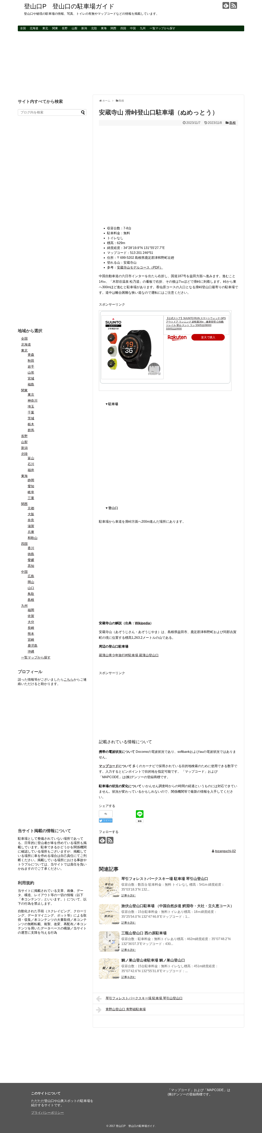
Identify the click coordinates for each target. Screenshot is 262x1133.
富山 (31, 458)
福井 (31, 470)
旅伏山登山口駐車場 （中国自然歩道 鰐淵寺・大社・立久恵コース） (177, 906)
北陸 (94, 28)
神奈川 (32, 400)
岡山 (31, 582)
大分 (31, 622)
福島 (31, 384)
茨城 (31, 418)
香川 (31, 548)
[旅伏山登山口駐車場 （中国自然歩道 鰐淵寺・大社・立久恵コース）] (109, 914)
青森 (31, 354)
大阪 (31, 514)
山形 (31, 372)
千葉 (31, 412)
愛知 (31, 486)
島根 (232, 122)
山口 (31, 588)
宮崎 (31, 639)
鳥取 (31, 594)
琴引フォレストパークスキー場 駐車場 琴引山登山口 (164, 879)
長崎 (31, 628)
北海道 (34, 28)
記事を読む (128, 895)
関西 (113, 28)
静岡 (31, 480)
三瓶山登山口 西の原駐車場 (144, 933)
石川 (31, 464)
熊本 (31, 633)
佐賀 (31, 616)
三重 (31, 498)
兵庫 (31, 532)
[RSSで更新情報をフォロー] (233, 5)
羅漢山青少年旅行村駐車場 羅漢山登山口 (129, 655)
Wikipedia (142, 623)
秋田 (31, 360)
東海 (104, 28)
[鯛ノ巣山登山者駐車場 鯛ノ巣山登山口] (109, 968)
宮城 (31, 378)
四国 (123, 28)
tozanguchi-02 (225, 851)
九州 (143, 28)
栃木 (31, 424)
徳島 (31, 554)
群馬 (31, 430)
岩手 (31, 366)
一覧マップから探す (162, 28)
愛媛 (31, 560)
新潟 (84, 28)
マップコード (109, 766)
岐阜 (31, 492)
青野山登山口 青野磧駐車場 (126, 1009)
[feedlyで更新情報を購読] (225, 5)
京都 (31, 508)
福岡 (31, 610)
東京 (31, 394)
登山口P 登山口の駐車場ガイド (69, 6)
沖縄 (31, 651)
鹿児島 (32, 645)
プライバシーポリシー (47, 1112)
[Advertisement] (131, 63)
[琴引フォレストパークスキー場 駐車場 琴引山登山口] (109, 887)
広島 (31, 576)
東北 (45, 28)
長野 (65, 28)
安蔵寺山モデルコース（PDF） (140, 267)
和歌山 (32, 538)
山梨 (74, 28)
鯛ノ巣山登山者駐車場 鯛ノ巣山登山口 (153, 960)
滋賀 (31, 526)
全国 (23, 28)
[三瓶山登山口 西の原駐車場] (109, 941)
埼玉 (31, 406)
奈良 (31, 520)
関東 (55, 28)
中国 (133, 28)
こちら (68, 679)
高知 (31, 566)
